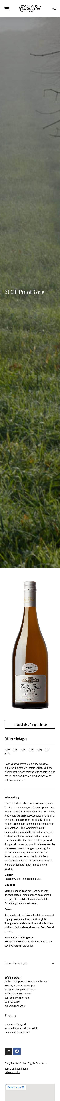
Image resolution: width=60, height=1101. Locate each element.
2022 (31, 750)
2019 (47, 750)
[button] (6, 8)
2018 (7, 753)
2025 (7, 750)
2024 (15, 750)
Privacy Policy (12, 1072)
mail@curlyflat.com (15, 1006)
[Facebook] (17, 1051)
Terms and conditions (16, 1068)
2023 (23, 750)
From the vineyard (16, 963)
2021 (39, 750)
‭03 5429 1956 (12, 1001)
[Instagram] (8, 1051)
